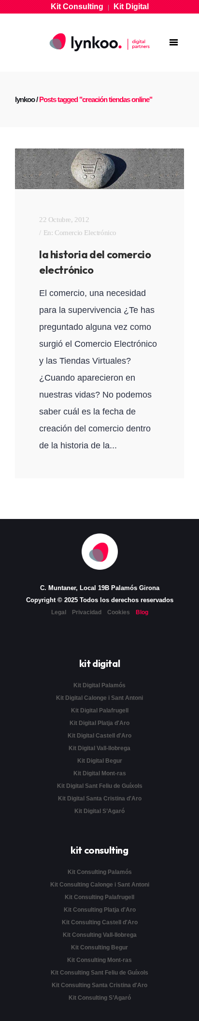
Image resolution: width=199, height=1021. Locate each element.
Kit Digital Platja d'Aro (99, 723)
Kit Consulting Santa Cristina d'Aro (99, 985)
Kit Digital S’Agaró (99, 811)
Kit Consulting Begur (99, 947)
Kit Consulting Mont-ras (99, 960)
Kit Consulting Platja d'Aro (100, 909)
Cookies (118, 612)
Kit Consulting (77, 6)
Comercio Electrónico (85, 233)
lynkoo (25, 99)
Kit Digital (131, 6)
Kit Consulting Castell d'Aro (100, 922)
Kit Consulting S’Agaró (100, 997)
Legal (58, 612)
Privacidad (86, 612)
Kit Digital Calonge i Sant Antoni (99, 698)
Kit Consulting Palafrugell (99, 897)
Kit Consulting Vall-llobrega (100, 935)
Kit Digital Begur (99, 760)
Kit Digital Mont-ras (99, 773)
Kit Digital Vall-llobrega (99, 748)
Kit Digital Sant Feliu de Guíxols (99, 786)
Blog (142, 612)
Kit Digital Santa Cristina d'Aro (100, 798)
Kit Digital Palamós (99, 685)
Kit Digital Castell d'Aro (99, 735)
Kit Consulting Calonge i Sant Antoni (99, 884)
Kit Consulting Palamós (100, 872)
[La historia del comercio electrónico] (99, 168)
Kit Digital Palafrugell (99, 710)
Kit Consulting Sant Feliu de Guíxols (99, 972)
